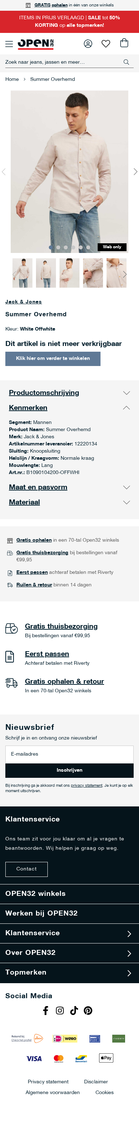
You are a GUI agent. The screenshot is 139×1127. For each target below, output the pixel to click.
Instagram (60, 1011)
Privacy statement (48, 1081)
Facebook (46, 1011)
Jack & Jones (23, 302)
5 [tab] (81, 247)
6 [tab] (88, 247)
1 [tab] (51, 247)
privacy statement (86, 786)
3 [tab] (66, 247)
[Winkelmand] (123, 43)
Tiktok (75, 1011)
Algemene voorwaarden (53, 1092)
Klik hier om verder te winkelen (53, 358)
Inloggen (88, 43)
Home (12, 79)
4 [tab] (73, 247)
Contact (26, 869)
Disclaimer (96, 1081)
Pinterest (89, 1011)
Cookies (105, 1092)
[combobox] (69, 62)
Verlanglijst (106, 43)
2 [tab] (58, 247)
